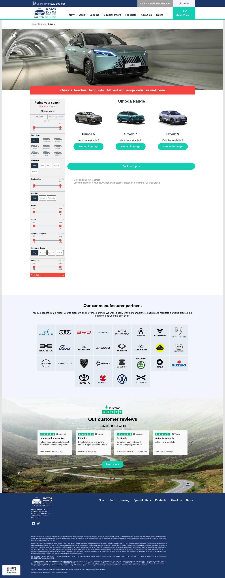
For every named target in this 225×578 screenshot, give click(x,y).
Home (33, 24)
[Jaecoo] (103, 347)
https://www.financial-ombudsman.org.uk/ (69, 553)
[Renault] (103, 363)
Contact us (80, 569)
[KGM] (122, 347)
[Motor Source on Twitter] (38, 523)
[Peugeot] (84, 363)
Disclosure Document (98, 569)
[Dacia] (46, 347)
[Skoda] (141, 363)
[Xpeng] (141, 379)
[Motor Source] (45, 13)
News (159, 15)
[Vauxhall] (103, 379)
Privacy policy (64, 569)
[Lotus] (160, 347)
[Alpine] (46, 332)
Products (130, 15)
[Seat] (122, 363)
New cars (42, 24)
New (72, 15)
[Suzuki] (179, 363)
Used (82, 15)
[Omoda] (65, 363)
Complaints (88, 569)
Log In (185, 3)
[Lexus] (141, 347)
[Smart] (160, 363)
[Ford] (65, 347)
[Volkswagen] (122, 379)
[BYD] (84, 332)
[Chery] (122, 332)
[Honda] (84, 347)
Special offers (112, 15)
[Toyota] (84, 379)
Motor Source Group (48, 573)
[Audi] (65, 332)
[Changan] (103, 332)
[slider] (34, 127)
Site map (33, 569)
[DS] (179, 332)
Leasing (94, 15)
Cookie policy (73, 569)
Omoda (51, 24)
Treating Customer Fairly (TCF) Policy (48, 569)
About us (146, 15)
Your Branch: (153, 3)
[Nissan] (46, 363)
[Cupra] (160, 332)
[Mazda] (179, 347)
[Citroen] (141, 332)
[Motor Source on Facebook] (33, 523)
